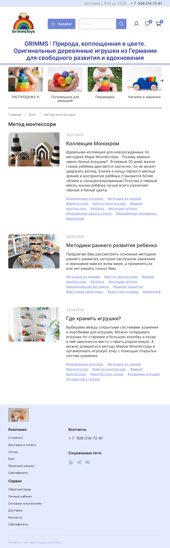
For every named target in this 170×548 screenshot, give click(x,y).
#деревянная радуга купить (89, 213)
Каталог (65, 24)
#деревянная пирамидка (136, 213)
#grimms (97, 208)
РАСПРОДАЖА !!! (25, 97)
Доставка (15, 510)
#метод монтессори (109, 203)
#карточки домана (123, 291)
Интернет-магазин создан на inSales (34, 542)
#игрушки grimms (122, 208)
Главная (14, 114)
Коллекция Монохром (92, 143)
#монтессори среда (107, 374)
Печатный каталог (21, 466)
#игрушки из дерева (124, 198)
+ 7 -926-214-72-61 (146, 3)
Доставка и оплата (22, 445)
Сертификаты (18, 472)
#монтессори (77, 203)
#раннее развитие (128, 286)
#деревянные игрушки (85, 198)
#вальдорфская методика (88, 286)
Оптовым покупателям (24, 503)
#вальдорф (75, 218)
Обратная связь (19, 489)
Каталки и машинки (144, 97)
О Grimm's (15, 438)
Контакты (15, 517)
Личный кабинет (20, 496)
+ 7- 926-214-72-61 (85, 438)
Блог (32, 114)
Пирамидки (104, 97)
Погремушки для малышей (65, 99)
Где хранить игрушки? (93, 318)
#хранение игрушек (144, 374)
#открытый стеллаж (83, 379)
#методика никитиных (85, 291)
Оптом (13, 452)
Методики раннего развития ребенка (111, 245)
